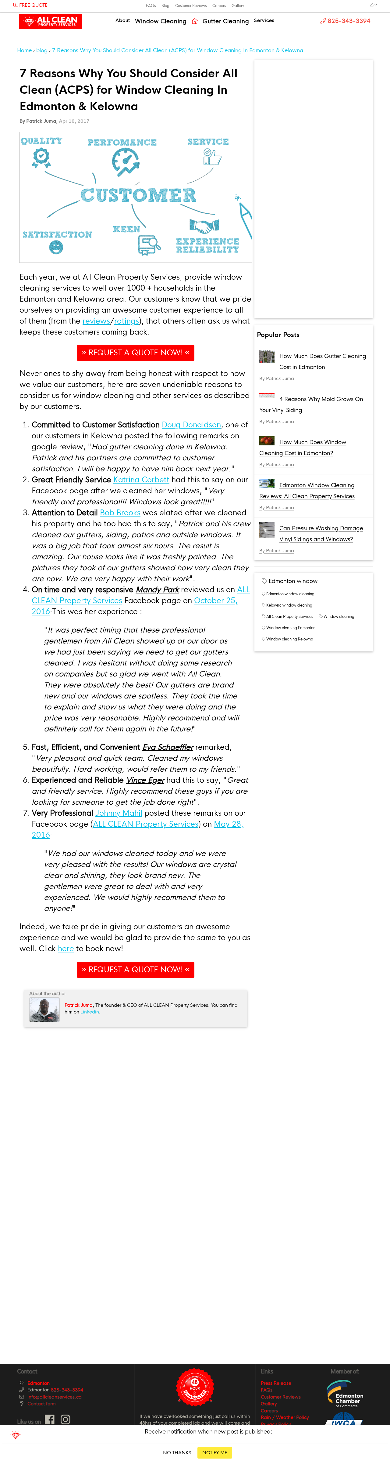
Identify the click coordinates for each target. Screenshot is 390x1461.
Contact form (41, 1403)
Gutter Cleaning (226, 21)
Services (264, 20)
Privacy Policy (276, 1424)
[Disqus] (136, 1108)
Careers (219, 5)
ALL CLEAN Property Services (145, 824)
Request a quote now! (135, 352)
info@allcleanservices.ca (54, 1397)
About (122, 20)
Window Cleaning (161, 21)
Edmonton (38, 1383)
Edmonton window (293, 581)
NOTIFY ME (214, 1453)
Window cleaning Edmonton (290, 627)
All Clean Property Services (289, 616)
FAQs (151, 5)
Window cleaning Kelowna (289, 639)
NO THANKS (177, 1453)
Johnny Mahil (118, 813)
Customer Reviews (191, 5)
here (66, 948)
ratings (126, 321)
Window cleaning (339, 616)
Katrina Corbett (141, 479)
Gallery (238, 5)
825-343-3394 (67, 1390)
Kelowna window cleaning (289, 605)
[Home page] (194, 21)
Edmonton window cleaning (290, 594)
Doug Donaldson (191, 425)
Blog (165, 5)
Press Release (276, 1383)
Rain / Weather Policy (285, 1417)
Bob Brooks (120, 512)
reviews (96, 321)
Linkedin (89, 1012)
